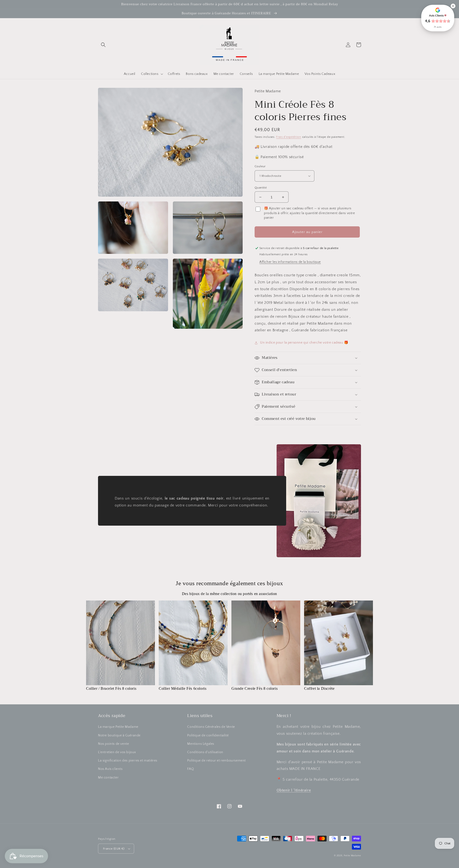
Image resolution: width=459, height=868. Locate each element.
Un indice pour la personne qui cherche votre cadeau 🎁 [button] (304, 343)
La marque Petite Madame (118, 727)
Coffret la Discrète (319, 688)
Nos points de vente (113, 744)
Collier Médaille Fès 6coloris (182, 688)
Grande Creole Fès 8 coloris (254, 688)
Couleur (260, 166)
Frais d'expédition (288, 137)
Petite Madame (352, 855)
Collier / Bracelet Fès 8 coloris (111, 688)
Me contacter (108, 777)
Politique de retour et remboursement (216, 760)
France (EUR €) (114, 848)
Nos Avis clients (110, 769)
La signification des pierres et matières (127, 760)
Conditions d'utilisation (205, 752)
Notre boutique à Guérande (119, 735)
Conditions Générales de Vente (211, 727)
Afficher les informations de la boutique (290, 262)
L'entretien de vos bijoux (117, 752)
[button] (103, 44)
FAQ (190, 769)
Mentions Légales (200, 744)
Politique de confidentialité (208, 735)
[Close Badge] (453, 6)
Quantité (261, 187)
